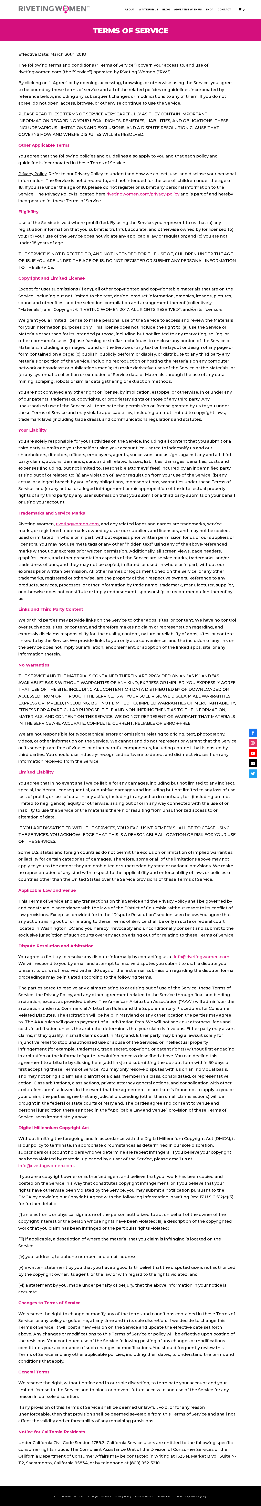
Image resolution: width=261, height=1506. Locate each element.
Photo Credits (165, 1496)
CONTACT (224, 9)
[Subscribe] (253, 753)
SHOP (209, 9)
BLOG (166, 9)
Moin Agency (199, 1496)
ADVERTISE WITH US (188, 9)
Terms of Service (143, 1496)
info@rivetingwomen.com (201, 956)
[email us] (253, 763)
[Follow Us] (253, 733)
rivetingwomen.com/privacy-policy (143, 194)
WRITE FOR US (148, 9)
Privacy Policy (123, 1496)
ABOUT (130, 9)
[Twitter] (253, 773)
